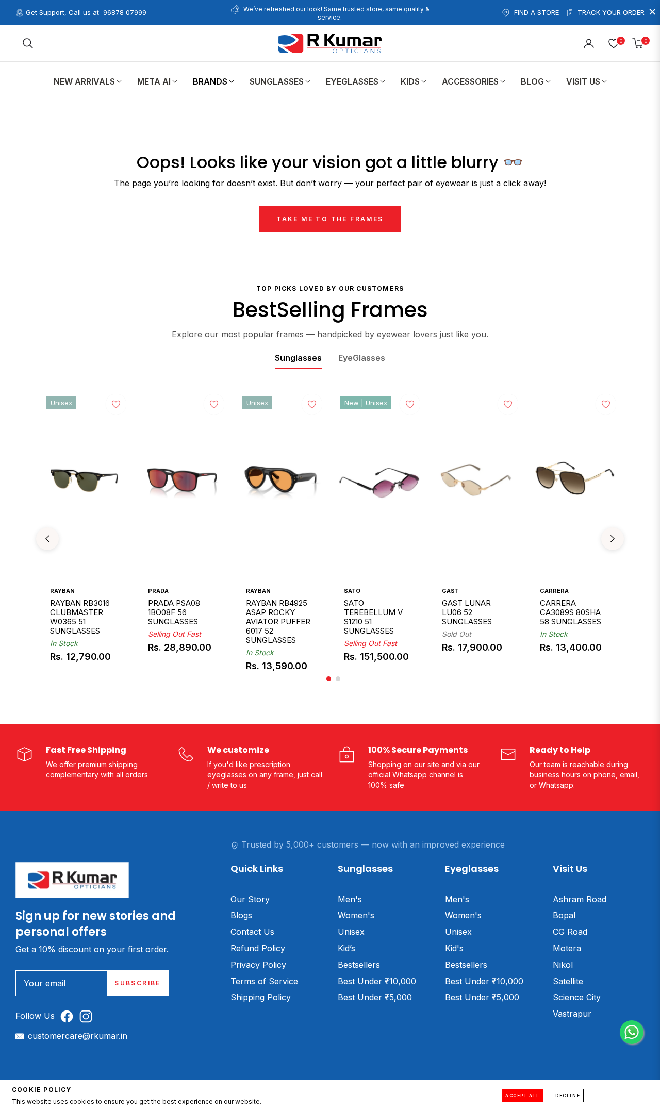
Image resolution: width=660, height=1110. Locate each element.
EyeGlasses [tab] (361, 358)
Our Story (250, 899)
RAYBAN (62, 590)
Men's (350, 899)
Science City (577, 997)
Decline (567, 1095)
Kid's (454, 948)
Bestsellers (359, 964)
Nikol (563, 964)
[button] (27, 43)
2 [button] (338, 678)
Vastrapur (572, 1013)
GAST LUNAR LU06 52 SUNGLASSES (467, 612)
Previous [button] (47, 538)
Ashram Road (579, 899)
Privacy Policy (258, 964)
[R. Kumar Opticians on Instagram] (88, 1015)
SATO (352, 590)
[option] (85, 539)
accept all (522, 1095)
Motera (567, 948)
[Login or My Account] (588, 43)
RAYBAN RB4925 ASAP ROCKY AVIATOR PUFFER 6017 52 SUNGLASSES (278, 621)
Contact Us (252, 931)
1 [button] (328, 678)
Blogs (241, 915)
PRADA (158, 590)
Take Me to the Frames (329, 219)
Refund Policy (257, 948)
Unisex (351, 931)
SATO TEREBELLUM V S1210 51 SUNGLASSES (373, 616)
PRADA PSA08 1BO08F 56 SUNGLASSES (174, 612)
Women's (356, 915)
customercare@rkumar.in (77, 1036)
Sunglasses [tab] (298, 358)
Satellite (568, 981)
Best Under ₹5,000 (375, 997)
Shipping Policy (260, 997)
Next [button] (612, 538)
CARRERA (554, 590)
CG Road (570, 931)
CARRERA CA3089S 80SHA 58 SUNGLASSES (570, 612)
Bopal (564, 915)
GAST (450, 590)
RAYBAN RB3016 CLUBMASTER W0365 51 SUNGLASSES (80, 616)
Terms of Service (264, 981)
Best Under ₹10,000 (377, 981)
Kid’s (346, 948)
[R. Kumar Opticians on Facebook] (69, 1015)
